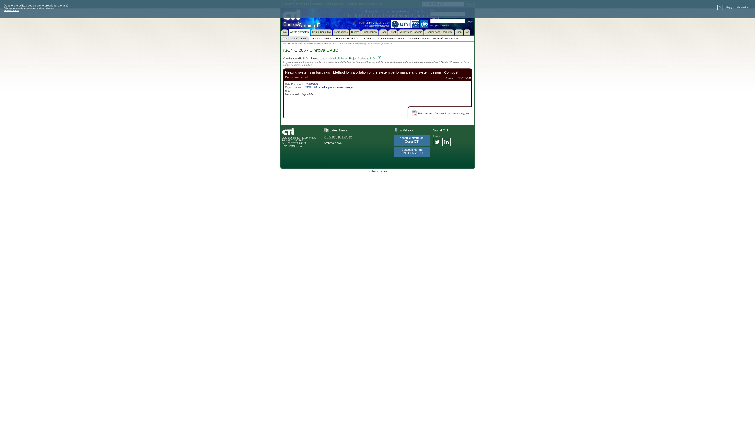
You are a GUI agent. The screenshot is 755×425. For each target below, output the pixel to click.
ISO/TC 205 (337, 43)
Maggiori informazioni (737, 7)
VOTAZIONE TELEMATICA (338, 137)
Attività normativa (304, 43)
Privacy (383, 171)
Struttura (350, 43)
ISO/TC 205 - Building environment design (329, 87)
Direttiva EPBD (322, 43)
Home (291, 43)
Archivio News (333, 142)
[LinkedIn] (446, 142)
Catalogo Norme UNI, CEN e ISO (412, 151)
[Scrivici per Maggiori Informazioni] (379, 58)
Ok (720, 7)
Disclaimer (373, 171)
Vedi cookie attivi (11, 10)
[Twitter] (437, 142)
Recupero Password (439, 25)
